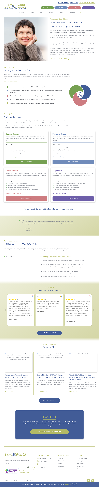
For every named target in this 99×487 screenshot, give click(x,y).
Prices (32, 12)
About (61, 12)
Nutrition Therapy (47, 7)
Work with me (20, 12)
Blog (41, 12)
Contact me (72, 12)
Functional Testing (61, 7)
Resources (51, 12)
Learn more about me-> (11, 81)
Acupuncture (89, 7)
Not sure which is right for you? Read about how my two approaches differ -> (49, 209)
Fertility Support (75, 7)
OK (74, 484)
